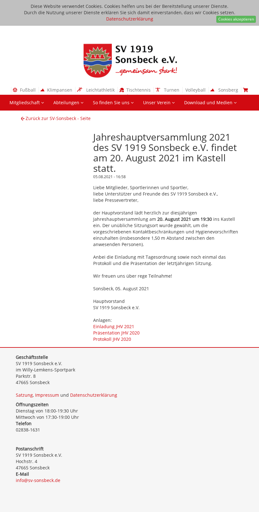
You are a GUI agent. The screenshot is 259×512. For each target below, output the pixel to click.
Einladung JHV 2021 (113, 326)
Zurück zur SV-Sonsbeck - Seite (57, 118)
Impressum (47, 395)
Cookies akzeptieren (236, 19)
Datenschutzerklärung (129, 19)
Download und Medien (209, 102)
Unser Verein (157, 102)
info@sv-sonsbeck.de (38, 480)
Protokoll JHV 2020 (112, 339)
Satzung (24, 395)
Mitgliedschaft (25, 102)
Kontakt (18, 118)
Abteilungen (67, 102)
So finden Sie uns (112, 102)
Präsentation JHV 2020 (116, 333)
